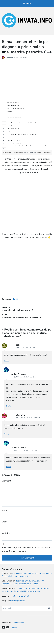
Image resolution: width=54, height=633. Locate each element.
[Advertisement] (27, 78)
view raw (47, 153)
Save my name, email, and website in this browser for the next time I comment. (27, 549)
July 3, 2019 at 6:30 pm (25, 348)
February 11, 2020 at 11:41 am (24, 377)
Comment (7, 480)
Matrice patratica (17, 600)
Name (5, 510)
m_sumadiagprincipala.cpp (13, 153)
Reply (6, 360)
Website (6, 533)
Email (5, 521)
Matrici (15, 299)
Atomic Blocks (17, 622)
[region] (27, 125)
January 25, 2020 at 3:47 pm (28, 418)
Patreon (14, 628)
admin (8, 57)
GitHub (38, 153)
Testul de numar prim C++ (20, 596)
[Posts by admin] (4, 57)
